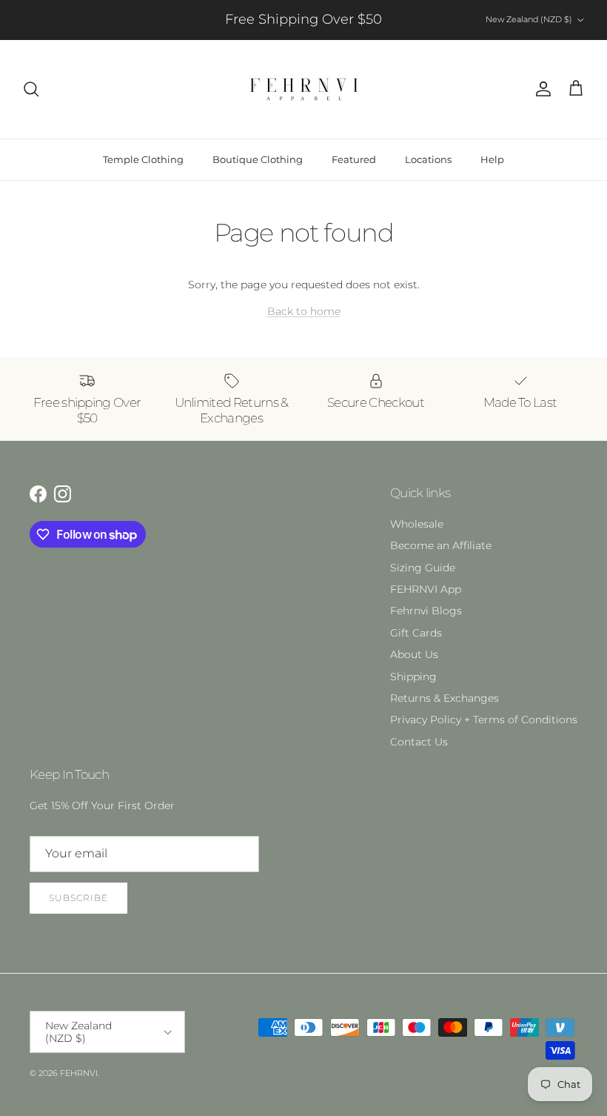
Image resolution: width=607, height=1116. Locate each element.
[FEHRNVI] (304, 89)
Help (492, 159)
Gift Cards (416, 633)
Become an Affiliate (441, 545)
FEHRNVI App (425, 589)
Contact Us (419, 741)
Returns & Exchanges (444, 698)
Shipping (413, 676)
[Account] (540, 89)
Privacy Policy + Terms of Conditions (483, 719)
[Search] (31, 89)
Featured (354, 159)
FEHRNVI (79, 1073)
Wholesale (416, 524)
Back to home (304, 311)
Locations (428, 159)
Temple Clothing (143, 159)
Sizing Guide (422, 567)
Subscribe (78, 897)
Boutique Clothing (257, 159)
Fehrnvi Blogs (426, 610)
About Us (414, 654)
